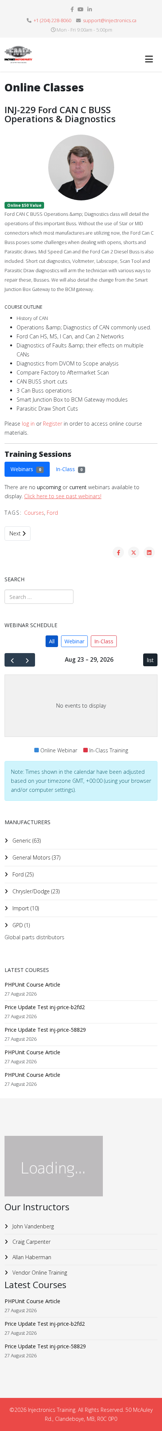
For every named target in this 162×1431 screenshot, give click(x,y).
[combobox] (39, 597)
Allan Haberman (31, 1257)
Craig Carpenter (30, 1241)
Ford (52, 512)
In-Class (103, 641)
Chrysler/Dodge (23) (35, 891)
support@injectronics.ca (109, 20)
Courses (34, 512)
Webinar (74, 641)
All (52, 641)
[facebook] (72, 9)
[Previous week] (12, 660)
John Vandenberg (32, 1226)
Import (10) (25, 908)
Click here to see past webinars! (62, 496)
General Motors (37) (35, 857)
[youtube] (81, 9)
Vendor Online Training (39, 1272)
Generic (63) (26, 840)
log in (28, 423)
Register (52, 423)
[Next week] (27, 660)
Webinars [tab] (26, 469)
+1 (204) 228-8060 (52, 20)
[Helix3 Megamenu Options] (149, 59)
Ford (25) (22, 874)
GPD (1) (20, 925)
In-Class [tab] (69, 469)
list (150, 660)
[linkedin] (89, 9)
